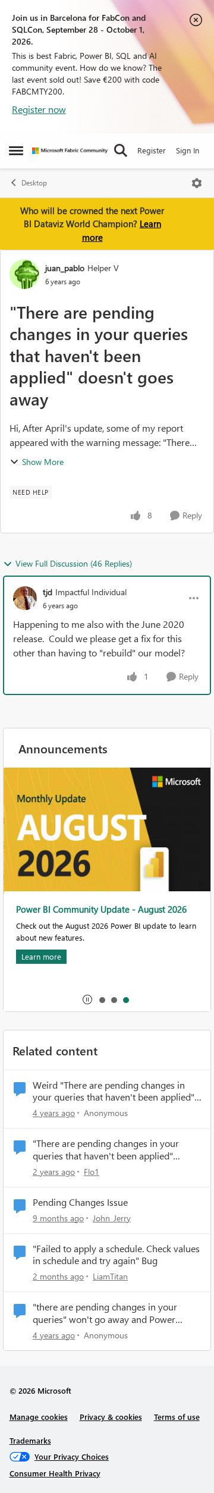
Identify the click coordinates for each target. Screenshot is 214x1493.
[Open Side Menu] (16, 150)
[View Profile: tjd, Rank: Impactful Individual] (25, 598)
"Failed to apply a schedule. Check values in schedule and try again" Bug (116, 1255)
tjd (47, 592)
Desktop (34, 182)
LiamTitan (110, 1276)
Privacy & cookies (111, 1417)
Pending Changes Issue (80, 1202)
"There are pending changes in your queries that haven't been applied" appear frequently (106, 1149)
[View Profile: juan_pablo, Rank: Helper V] (24, 274)
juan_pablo (64, 268)
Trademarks (30, 1440)
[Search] (121, 150)
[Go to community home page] (70, 150)
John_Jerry (112, 1218)
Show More (43, 461)
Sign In (187, 150)
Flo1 (91, 1171)
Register (151, 150)
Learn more (41, 956)
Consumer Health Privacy (55, 1473)
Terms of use (177, 1417)
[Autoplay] (87, 999)
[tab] (102, 999)
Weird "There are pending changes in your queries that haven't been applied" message (113, 1091)
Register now (39, 109)
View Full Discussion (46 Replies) (73, 563)
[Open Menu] (196, 183)
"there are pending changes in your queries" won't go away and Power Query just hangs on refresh (105, 1313)
